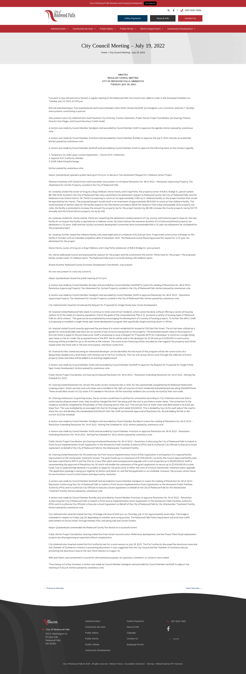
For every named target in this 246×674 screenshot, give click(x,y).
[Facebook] (173, 10)
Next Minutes (194, 588)
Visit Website (150, 3)
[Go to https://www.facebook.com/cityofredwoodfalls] (168, 629)
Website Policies (116, 664)
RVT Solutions (177, 664)
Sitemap (150, 664)
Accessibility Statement (134, 664)
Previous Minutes (54, 588)
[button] (169, 10)
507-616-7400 (193, 10)
